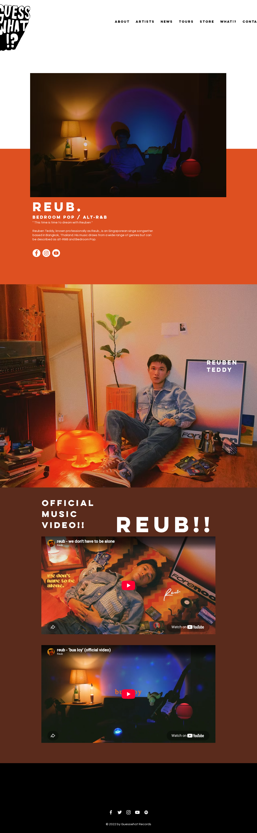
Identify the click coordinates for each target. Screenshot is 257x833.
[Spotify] (146, 812)
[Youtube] (56, 253)
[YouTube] (137, 812)
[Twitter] (119, 812)
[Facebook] (36, 253)
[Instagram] (46, 253)
